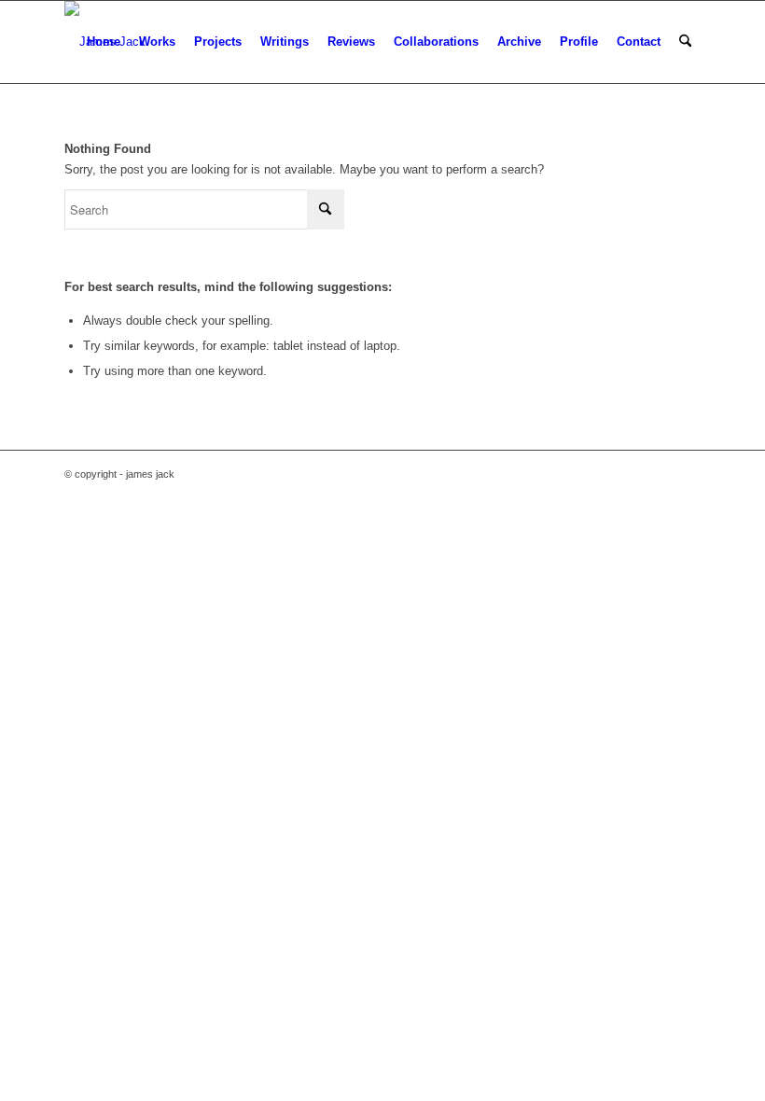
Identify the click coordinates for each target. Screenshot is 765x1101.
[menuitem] (103, 42)
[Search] (685, 42)
